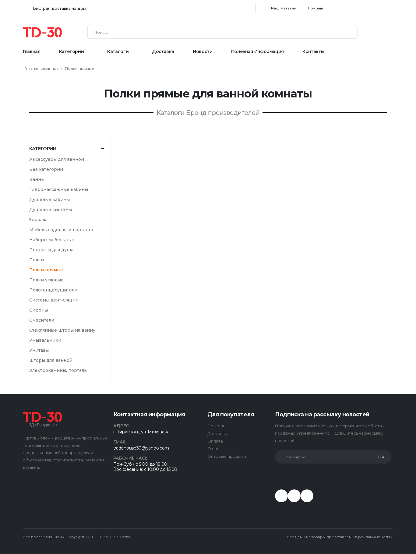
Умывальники (45, 340)
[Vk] (294, 495)
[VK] (387, 8)
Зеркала (38, 219)
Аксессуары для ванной (56, 159)
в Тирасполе (68, 445)
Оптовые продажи (226, 456)
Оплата (215, 441)
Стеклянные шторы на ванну (62, 330)
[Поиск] (351, 32)
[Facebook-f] (281, 495)
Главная (32, 51)
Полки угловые (46, 280)
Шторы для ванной (50, 360)
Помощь (315, 8)
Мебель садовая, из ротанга (61, 229)
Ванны (36, 179)
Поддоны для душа (51, 249)
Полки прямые (46, 270)
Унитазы (39, 350)
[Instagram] (365, 8)
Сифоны (38, 310)
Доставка (163, 51)
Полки (36, 260)
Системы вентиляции (54, 300)
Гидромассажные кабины (58, 189)
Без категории (46, 169)
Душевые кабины (49, 199)
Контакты (313, 51)
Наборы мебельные (51, 239)
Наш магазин (283, 8)
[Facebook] (343, 8)
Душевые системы (50, 209)
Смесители (41, 320)
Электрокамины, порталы (58, 370)
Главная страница (41, 68)
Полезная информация (257, 51)
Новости (203, 51)
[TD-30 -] (42, 32)
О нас (213, 448)
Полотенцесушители (53, 290)
